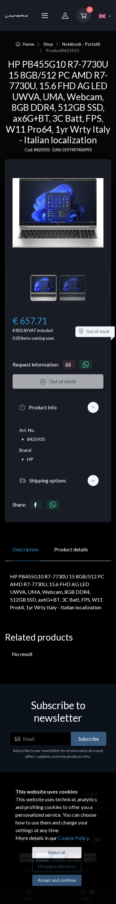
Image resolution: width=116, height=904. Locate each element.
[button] (58, 407)
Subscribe (88, 739)
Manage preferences (57, 866)
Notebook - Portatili (81, 44)
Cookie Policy (73, 838)
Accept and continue (57, 880)
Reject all (56, 852)
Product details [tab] (71, 549)
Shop (48, 44)
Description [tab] (26, 549)
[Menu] (44, 15)
